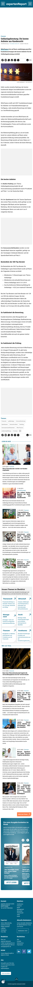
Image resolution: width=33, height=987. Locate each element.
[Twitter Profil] (29, 951)
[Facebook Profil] (24, 951)
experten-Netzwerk (6, 941)
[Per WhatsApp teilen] (9, 60)
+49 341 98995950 (8, 908)
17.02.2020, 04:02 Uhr (14, 43)
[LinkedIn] (19, 951)
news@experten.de (6, 946)
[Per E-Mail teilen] (2, 60)
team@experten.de (10, 943)
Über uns (3, 939)
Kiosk (7, 955)
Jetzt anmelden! (6, 973)
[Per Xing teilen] (15, 60)
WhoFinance (5, 49)
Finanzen (3, 36)
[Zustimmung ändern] (3, 982)
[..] (20, 431)
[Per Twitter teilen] (18, 60)
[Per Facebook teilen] (12, 60)
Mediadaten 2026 (22, 930)
